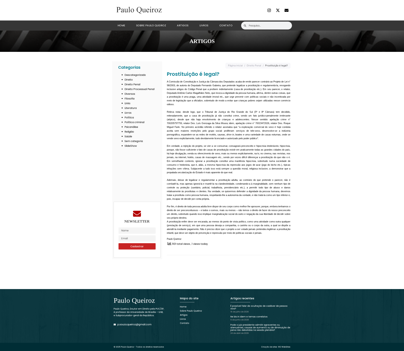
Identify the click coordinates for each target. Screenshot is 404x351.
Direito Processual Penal (139, 89)
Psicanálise (131, 127)
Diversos (130, 94)
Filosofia (129, 98)
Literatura (131, 108)
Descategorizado (135, 75)
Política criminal (134, 122)
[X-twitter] (278, 10)
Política (129, 117)
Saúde (128, 136)
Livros (203, 25)
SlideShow (131, 146)
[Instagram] (269, 10)
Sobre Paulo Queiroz (151, 25)
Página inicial (235, 65)
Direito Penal (132, 84)
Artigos (183, 25)
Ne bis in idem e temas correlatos (248, 316)
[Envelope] (286, 10)
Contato (226, 25)
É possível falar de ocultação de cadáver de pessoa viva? (258, 307)
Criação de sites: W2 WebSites (275, 346)
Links (127, 103)
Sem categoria (134, 141)
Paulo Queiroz (134, 300)
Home (121, 25)
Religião (129, 131)
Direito (129, 79)
